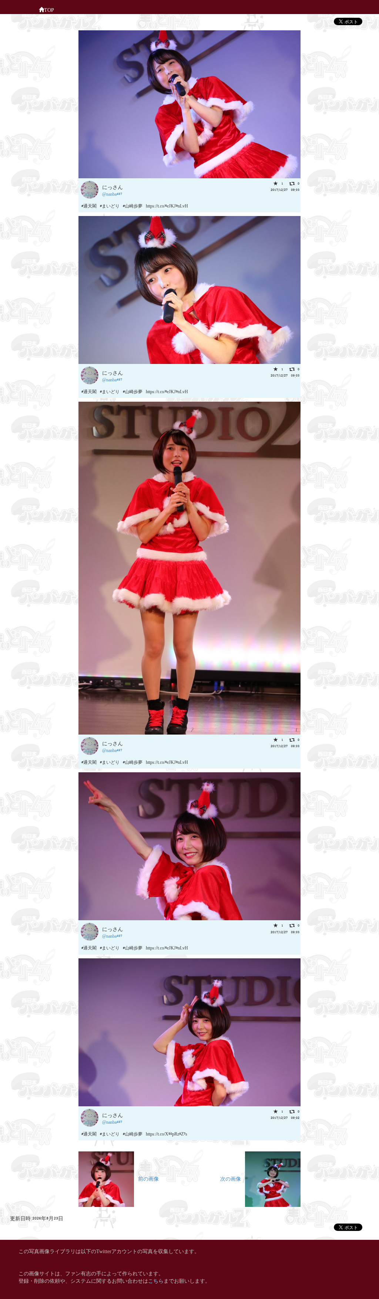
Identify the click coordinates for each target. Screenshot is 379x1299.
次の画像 (232, 1178)
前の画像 (146, 1178)
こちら (156, 1280)
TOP (49, 9)
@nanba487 (112, 194)
